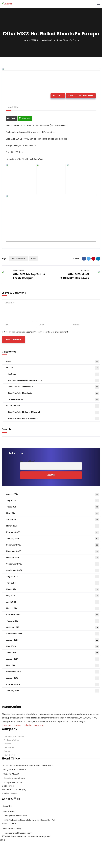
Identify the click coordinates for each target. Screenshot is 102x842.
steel (33, 258)
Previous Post (18, 271)
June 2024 (52, 589)
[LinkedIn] (98, 259)
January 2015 (52, 691)
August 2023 (52, 640)
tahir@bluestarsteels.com (15, 815)
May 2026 (52, 513)
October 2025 (52, 557)
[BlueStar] (7, 3)
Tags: (4, 258)
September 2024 (52, 570)
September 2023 (52, 633)
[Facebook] (84, 259)
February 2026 (52, 532)
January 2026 (52, 538)
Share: (76, 259)
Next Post (85, 271)
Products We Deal (11, 740)
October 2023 (52, 627)
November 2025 (52, 551)
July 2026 (52, 500)
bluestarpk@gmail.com (14, 778)
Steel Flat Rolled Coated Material (52, 418)
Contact (7, 751)
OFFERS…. (52, 368)
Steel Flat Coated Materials (53, 387)
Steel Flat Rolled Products (80, 96)
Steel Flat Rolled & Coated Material (52, 412)
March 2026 (52, 526)
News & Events (10, 755)
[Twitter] (89, 259)
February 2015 (51, 684)
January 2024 (52, 621)
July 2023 (52, 646)
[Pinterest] (93, 259)
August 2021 (51, 659)
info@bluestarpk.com (13, 782)
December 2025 (52, 545)
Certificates (9, 747)
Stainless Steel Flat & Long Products (52, 380)
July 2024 (52, 583)
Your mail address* (27, 461)
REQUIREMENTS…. (52, 406)
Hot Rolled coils (18, 258)
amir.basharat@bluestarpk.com (18, 833)
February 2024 (52, 614)
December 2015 (51, 672)
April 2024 (52, 602)
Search (6, 429)
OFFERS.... (35, 40)
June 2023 (52, 653)
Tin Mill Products (53, 399)
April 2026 (52, 519)
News (52, 361)
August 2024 (52, 576)
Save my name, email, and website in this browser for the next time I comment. (36, 332)
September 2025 (51, 564)
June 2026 (52, 507)
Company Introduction (14, 736)
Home (25, 40)
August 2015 (51, 678)
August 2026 (52, 494)
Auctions (53, 374)
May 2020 (52, 665)
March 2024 (52, 608)
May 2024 (52, 595)
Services (7, 743)
